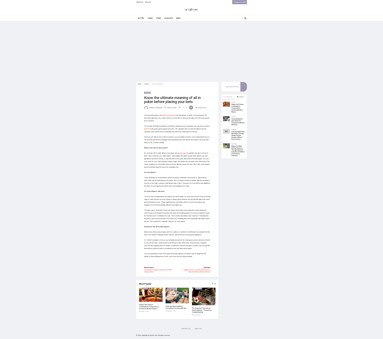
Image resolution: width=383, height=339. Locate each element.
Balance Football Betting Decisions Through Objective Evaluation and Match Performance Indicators (238, 151)
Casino (150, 18)
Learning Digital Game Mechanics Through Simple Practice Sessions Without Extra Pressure (238, 135)
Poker (158, 18)
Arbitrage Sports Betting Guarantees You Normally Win (176, 307)
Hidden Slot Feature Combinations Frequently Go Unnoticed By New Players (149, 307)
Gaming (233, 129)
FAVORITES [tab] (228, 97)
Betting (141, 18)
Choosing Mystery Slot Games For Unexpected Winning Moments (237, 122)
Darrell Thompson (155, 107)
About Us (148, 2)
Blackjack (168, 18)
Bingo (178, 18)
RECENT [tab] (241, 97)
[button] (213, 285)
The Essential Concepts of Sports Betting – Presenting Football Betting (201, 310)
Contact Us (139, 2)
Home (139, 84)
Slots (145, 289)
